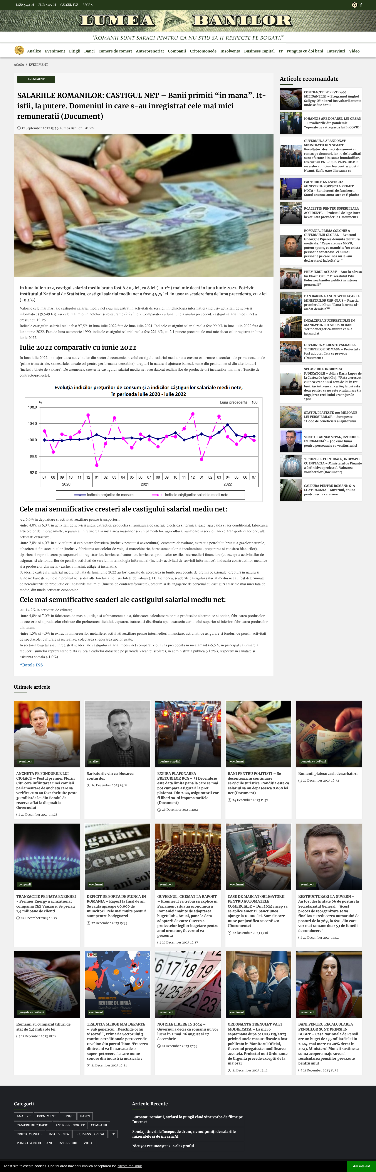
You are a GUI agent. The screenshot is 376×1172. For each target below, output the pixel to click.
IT (281, 51)
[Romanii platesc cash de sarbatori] (329, 734)
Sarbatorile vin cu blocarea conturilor (110, 776)
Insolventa (230, 51)
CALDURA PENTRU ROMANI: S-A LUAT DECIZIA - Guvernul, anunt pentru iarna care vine (329, 490)
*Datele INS (31, 665)
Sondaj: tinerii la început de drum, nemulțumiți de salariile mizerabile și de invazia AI (184, 1134)
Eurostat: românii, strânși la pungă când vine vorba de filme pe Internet (187, 1119)
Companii (177, 51)
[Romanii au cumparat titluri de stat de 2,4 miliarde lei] (47, 984)
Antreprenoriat (150, 51)
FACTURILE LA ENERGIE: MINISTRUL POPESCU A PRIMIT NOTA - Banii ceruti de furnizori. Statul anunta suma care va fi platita (331, 188)
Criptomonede (203, 51)
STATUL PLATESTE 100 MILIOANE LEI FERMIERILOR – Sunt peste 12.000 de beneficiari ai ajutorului (330, 417)
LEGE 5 (88, 5)
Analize (34, 51)
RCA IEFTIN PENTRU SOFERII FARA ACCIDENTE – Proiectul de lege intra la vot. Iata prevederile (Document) (332, 213)
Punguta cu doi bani (305, 51)
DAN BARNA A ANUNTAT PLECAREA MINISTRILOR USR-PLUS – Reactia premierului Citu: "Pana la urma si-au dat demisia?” (332, 302)
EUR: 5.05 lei (47, 5)
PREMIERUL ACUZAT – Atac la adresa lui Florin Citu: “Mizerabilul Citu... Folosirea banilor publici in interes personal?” (333, 278)
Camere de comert (115, 51)
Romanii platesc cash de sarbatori (328, 774)
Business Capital (259, 51)
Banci (89, 51)
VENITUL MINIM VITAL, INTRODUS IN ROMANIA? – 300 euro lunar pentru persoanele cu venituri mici (331, 441)
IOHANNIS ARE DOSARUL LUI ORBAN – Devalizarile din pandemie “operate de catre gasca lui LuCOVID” (333, 123)
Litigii (74, 51)
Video (354, 51)
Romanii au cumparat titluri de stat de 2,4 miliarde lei (43, 1026)
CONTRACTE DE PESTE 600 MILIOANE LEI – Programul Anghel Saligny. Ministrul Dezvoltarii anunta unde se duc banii (332, 98)
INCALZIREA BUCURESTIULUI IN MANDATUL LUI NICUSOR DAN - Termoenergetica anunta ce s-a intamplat (329, 327)
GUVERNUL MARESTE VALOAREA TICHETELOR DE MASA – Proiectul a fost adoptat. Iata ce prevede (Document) (332, 351)
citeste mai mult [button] (130, 1166)
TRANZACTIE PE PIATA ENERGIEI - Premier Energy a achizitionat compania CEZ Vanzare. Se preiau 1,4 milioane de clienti (46, 904)
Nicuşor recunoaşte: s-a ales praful (163, 1146)
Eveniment (55, 51)
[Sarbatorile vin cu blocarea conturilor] (117, 734)
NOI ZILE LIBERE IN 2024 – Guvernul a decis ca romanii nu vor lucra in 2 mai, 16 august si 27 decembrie (187, 1031)
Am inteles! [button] (361, 1166)
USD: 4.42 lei (25, 5)
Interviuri (336, 51)
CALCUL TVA (69, 5)
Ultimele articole (32, 687)
